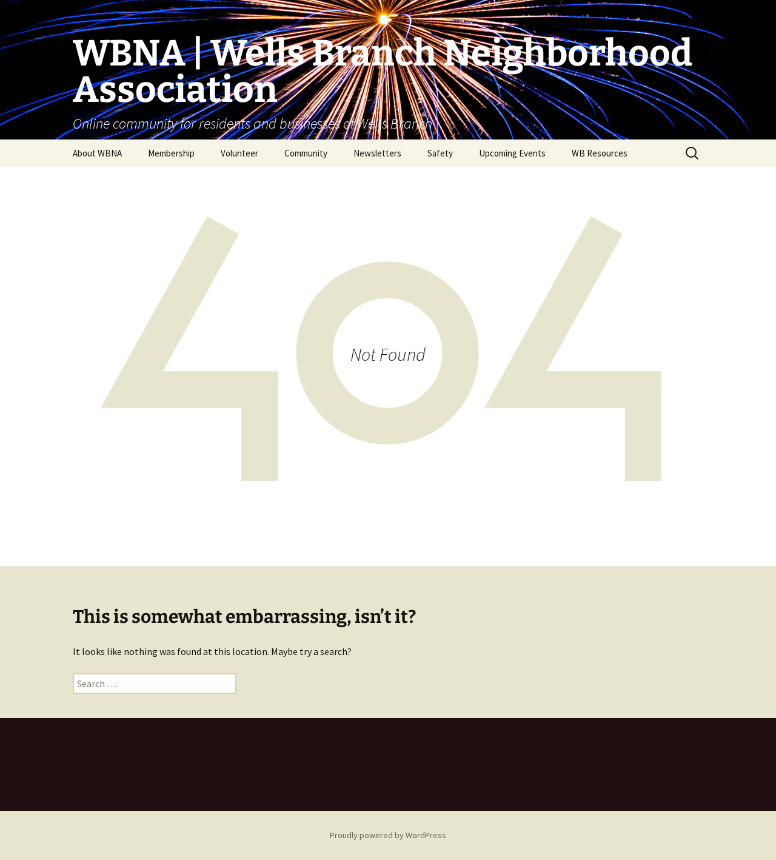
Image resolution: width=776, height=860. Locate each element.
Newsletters (377, 153)
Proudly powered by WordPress (388, 835)
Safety (440, 153)
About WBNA (97, 153)
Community (305, 153)
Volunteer (239, 153)
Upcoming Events (512, 153)
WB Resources (599, 153)
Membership (171, 153)
